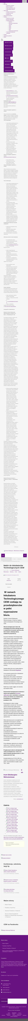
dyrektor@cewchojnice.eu (13, 244)
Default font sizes (9, 48)
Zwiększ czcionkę (9, 45)
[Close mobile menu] (1, 1)
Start (4, 3)
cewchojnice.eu (20, 799)
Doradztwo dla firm (9, 13)
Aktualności (9, 580)
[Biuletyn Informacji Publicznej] (8, 930)
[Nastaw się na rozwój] (6, 854)
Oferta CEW (6, 10)
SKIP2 (10, 27)
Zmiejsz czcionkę (9, 42)
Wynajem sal (8, 14)
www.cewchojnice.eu (10, 90)
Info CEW (5, 4)
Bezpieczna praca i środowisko (10, 881)
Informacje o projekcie (10, 5)
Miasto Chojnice (8, 904)
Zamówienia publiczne (8, 35)
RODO (5, 37)
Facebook (23, 1)
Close (16, 547)
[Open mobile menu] (1, 0)
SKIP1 (10, 28)
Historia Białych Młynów (10, 9)
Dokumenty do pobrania (8, 15)
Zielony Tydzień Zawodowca (10, 871)
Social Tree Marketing (16, 1010)
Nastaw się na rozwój (10, 18)
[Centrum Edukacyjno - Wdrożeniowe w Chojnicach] (14, 550)
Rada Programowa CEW (10, 8)
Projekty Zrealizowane (10, 20)
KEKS (10, 25)
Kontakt (5, 34)
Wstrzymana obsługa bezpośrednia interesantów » (12, 845)
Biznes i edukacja (9, 6)
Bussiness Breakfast (9, 19)
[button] (9, 40)
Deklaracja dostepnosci (9, 70)
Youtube (26, 1)
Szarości (7, 58)
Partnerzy (8, 1015)
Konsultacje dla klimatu (8, 890)
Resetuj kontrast (9, 61)
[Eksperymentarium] (5, 858)
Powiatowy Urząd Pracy (10, 907)
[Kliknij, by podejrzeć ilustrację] (14, 575)
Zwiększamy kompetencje (13, 30)
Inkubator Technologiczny (10, 11)
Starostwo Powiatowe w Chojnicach (12, 910)
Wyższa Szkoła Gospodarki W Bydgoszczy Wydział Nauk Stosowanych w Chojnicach (14, 915)
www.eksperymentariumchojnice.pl (10, 157)
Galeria (19, 571)
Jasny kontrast (8, 51)
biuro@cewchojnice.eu (7, 992)
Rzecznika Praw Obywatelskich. (10, 306)
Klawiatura (8, 64)
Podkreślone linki (9, 67)
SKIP (10, 29)
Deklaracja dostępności (16, 1015)
